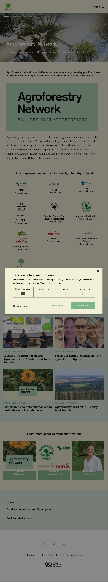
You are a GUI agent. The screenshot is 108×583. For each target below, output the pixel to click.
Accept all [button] (83, 305)
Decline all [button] (58, 305)
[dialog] (53, 291)
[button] (20, 306)
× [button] (98, 271)
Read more (57, 283)
